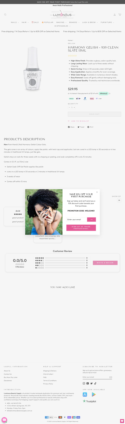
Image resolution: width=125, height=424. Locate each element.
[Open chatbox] (4, 420)
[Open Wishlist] (122, 421)
